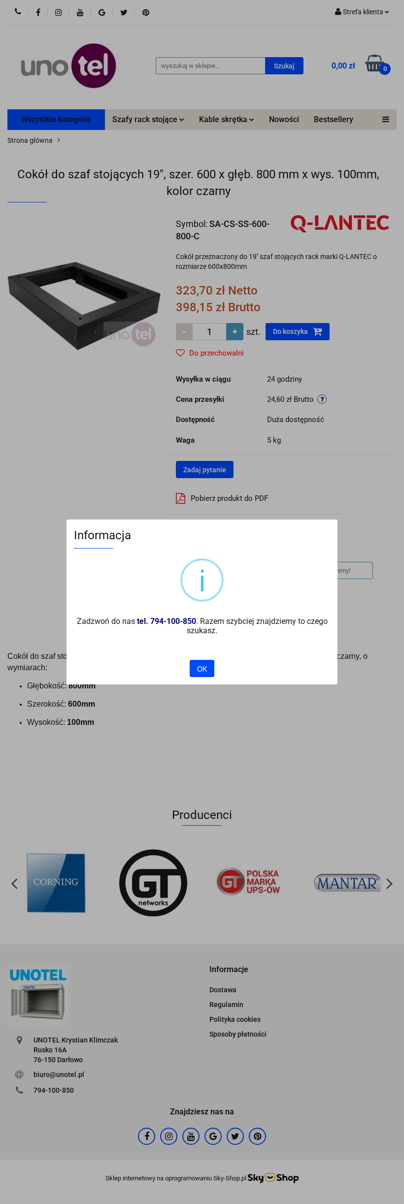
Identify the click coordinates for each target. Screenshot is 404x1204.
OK (202, 669)
